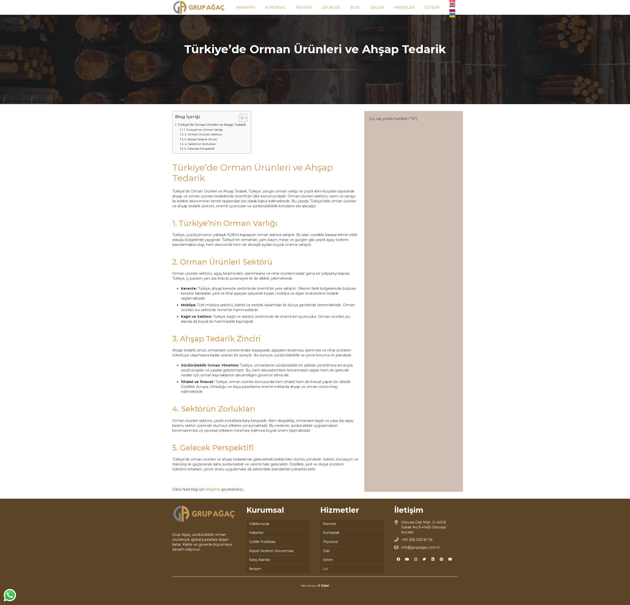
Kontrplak (331, 532)
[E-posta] (450, 559)
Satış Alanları (259, 559)
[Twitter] (424, 559)
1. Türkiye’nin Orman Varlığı (203, 129)
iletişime (213, 489)
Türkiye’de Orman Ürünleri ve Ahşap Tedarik (211, 125)
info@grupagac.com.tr (420, 547)
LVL (219, 595)
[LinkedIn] (433, 559)
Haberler (256, 532)
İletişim (255, 569)
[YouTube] (407, 559)
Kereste (329, 524)
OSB (176, 591)
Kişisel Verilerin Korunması (271, 551)
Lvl (325, 569)
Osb (326, 551)
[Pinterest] (441, 559)
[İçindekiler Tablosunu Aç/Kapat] (240, 118)
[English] (452, 4)
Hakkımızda (259, 524)
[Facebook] (398, 559)
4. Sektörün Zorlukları (200, 144)
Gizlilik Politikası (262, 542)
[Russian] (452, 10)
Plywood (330, 542)
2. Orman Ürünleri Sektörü (203, 134)
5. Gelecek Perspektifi (199, 148)
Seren (328, 559)
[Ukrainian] (452, 15)
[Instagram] (415, 559)
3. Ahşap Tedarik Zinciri (200, 139)
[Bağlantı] (198, 7)
